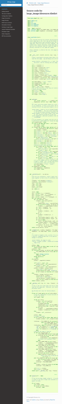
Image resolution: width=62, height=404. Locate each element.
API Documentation (6, 36)
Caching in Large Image (7, 27)
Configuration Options (7, 16)
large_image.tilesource (43, 3)
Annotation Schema (6, 24)
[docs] (55, 35)
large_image (12, 2)
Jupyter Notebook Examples (8, 29)
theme (41, 399)
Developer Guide (6, 31)
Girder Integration (6, 33)
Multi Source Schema (7, 22)
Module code (32, 3)
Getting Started (5, 11)
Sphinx (34, 399)
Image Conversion (6, 18)
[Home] (27, 3)
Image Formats (5, 20)
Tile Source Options (6, 13)
